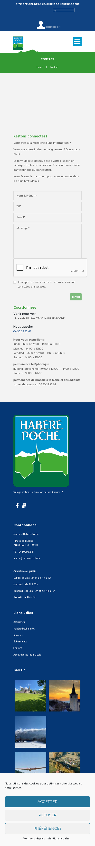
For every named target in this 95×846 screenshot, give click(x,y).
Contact (17, 648)
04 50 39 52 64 (22, 331)
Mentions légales (34, 838)
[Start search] (54, 10)
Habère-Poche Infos (24, 629)
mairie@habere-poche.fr (26, 559)
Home (40, 67)
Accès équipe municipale (27, 655)
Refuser (47, 815)
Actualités (19, 622)
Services (17, 635)
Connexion (52, 27)
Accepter (47, 801)
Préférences (47, 828)
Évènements (20, 642)
